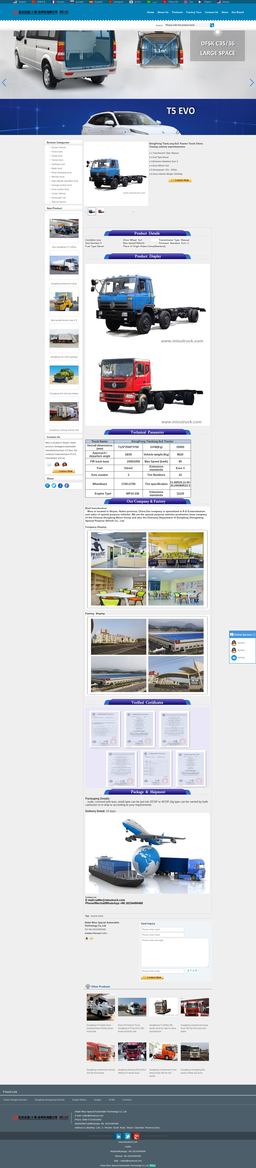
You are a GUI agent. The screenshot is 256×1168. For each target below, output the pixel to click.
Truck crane (57, 151)
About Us (163, 12)
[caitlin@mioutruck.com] (91, 938)
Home (150, 12)
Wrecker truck (58, 177)
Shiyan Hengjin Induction (15, 1100)
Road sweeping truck (62, 172)
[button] (122, 132)
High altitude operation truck (65, 181)
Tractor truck (57, 160)
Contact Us (211, 12)
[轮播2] (128, 134)
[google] (60, 485)
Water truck (57, 168)
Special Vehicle (59, 202)
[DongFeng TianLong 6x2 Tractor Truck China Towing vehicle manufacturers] (116, 173)
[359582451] (87, 938)
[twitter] (54, 485)
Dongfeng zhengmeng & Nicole (50, 1100)
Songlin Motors (79, 1100)
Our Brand (238, 12)
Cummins (126, 1100)
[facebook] (67, 485)
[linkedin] (47, 485)
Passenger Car (59, 198)
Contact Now (63, 471)
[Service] (49, 464)
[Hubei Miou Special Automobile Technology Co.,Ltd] (41, 17)
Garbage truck (58, 164)
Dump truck (57, 156)
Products (177, 12)
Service (240, 643)
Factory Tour (193, 12)
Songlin (97, 1100)
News (225, 12)
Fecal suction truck (60, 189)
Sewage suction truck (62, 185)
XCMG (112, 1100)
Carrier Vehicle (59, 193)
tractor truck (97, 916)
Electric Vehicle (59, 147)
